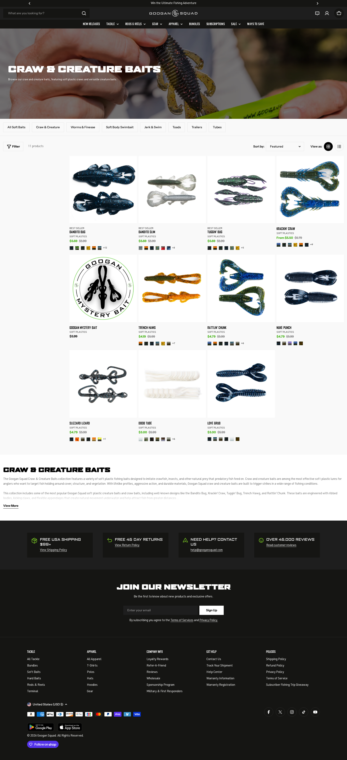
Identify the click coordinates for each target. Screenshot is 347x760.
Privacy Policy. (208, 620)
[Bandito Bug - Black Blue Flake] (71, 248)
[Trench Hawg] (172, 288)
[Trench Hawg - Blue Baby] (157, 344)
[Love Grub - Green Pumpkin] (221, 439)
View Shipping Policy (53, 550)
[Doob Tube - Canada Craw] (157, 439)
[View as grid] (328, 146)
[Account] (327, 13)
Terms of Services (181, 620)
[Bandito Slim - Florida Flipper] (169, 248)
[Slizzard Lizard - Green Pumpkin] (83, 439)
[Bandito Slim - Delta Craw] (163, 248)
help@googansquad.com (207, 550)
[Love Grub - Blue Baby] (215, 439)
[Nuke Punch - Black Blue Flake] (279, 343)
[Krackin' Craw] (310, 189)
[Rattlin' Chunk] (241, 288)
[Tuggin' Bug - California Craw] (238, 248)
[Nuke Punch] (310, 288)
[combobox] (46, 13)
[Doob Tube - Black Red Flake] (152, 439)
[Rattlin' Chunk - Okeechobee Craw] (209, 344)
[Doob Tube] (172, 384)
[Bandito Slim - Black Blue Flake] (152, 248)
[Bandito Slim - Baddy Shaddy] (141, 248)
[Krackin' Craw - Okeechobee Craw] (279, 245)
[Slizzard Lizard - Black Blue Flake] (71, 439)
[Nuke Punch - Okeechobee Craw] (295, 343)
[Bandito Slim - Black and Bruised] (157, 248)
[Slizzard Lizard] (103, 384)
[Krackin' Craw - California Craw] (295, 245)
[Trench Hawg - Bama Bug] (146, 344)
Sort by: (258, 146)
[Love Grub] (241, 384)
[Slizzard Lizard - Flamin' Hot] (77, 439)
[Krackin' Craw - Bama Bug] (284, 245)
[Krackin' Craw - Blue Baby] (290, 245)
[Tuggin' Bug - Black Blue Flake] (226, 248)
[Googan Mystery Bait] (103, 288)
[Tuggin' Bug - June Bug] (209, 248)
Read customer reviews (281, 545)
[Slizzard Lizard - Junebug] (88, 439)
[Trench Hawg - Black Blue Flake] (152, 344)
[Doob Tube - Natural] (146, 439)
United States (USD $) (48, 704)
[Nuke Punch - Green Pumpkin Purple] (290, 343)
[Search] (84, 13)
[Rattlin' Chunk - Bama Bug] (221, 344)
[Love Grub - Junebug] (226, 439)
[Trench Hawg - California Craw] (163, 344)
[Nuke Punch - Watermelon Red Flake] (301, 343)
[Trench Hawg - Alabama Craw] (141, 344)
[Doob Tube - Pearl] (141, 439)
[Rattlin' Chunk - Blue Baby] (232, 344)
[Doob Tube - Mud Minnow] (169, 439)
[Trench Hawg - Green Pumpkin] (169, 344)
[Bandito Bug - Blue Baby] (100, 248)
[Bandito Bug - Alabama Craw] (94, 248)
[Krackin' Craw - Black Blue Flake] (307, 245)
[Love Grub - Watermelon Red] (238, 439)
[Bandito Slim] (172, 189)
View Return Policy (127, 545)
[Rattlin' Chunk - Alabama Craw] (215, 344)
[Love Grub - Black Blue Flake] (209, 439)
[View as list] (339, 146)
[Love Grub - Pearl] (232, 439)
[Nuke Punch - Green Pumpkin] (284, 343)
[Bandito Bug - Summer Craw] (77, 248)
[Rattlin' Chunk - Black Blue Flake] (226, 344)
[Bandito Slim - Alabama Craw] (146, 248)
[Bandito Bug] (103, 189)
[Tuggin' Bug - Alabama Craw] (215, 248)
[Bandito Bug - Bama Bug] (83, 248)
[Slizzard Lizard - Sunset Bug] (94, 439)
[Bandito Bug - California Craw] (88, 248)
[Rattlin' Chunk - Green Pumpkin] (238, 344)
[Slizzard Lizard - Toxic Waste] (100, 439)
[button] (29, 3)
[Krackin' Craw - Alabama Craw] (301, 245)
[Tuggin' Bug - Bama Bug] (221, 248)
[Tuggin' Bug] (241, 189)
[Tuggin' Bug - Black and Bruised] (232, 248)
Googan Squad (46, 735)
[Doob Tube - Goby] (163, 439)
